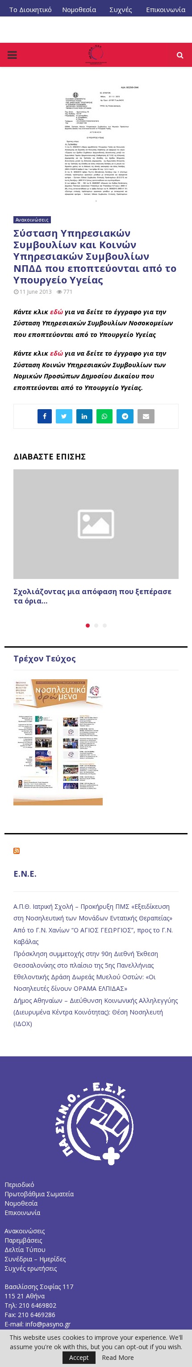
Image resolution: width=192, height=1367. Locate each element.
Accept (79, 1357)
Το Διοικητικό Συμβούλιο (30, 13)
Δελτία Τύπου (25, 1249)
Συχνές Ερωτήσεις (121, 13)
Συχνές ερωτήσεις (30, 1268)
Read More (118, 1358)
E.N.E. (25, 873)
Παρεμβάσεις (23, 1240)
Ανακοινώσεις (32, 220)
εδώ (56, 311)
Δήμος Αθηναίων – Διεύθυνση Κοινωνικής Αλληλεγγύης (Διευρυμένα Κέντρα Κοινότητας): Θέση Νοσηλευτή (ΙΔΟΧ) (95, 1012)
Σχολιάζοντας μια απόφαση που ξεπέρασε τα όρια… (92, 596)
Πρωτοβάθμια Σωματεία (39, 1194)
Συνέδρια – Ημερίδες (35, 1259)
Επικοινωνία (165, 9)
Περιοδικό (19, 1184)
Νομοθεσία (79, 9)
